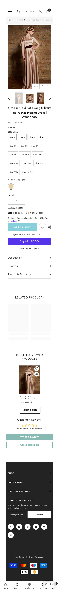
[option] (29, 57)
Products (19, 20)
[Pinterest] (28, 527)
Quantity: (12, 195)
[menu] (10, 11)
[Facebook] (11, 527)
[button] (42, 86)
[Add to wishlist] (36, 368)
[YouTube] (44, 527)
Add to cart (21, 227)
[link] (42, 227)
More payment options (29, 248)
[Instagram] (19, 527)
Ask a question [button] (29, 444)
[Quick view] (36, 374)
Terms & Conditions (31, 234)
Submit (39, 514)
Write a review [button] (29, 437)
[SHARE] (48, 227)
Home (10, 20)
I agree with (17, 234)
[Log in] (40, 11)
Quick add (30, 410)
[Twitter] (11, 535)
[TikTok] (36, 527)
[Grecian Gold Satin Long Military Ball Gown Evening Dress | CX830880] (29, 379)
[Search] (19, 11)
